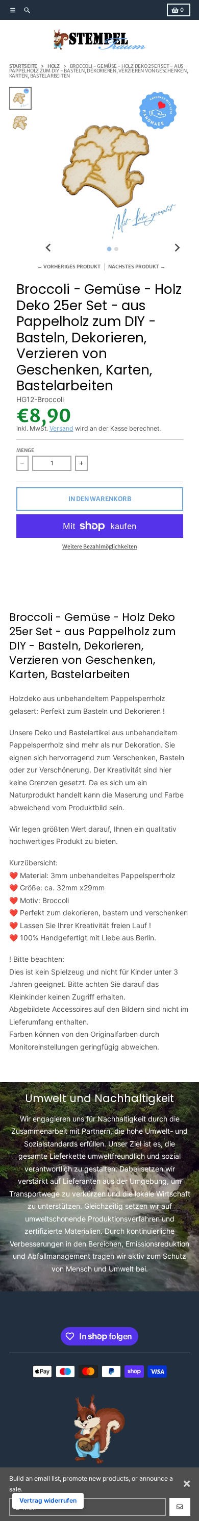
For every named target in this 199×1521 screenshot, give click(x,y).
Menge (25, 450)
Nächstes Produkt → (136, 267)
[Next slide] (176, 248)
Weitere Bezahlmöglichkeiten (99, 546)
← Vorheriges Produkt (69, 267)
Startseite (23, 66)
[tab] (109, 248)
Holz (53, 66)
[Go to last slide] (48, 248)
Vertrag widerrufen (48, 1500)
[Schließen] (187, 1483)
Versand (61, 428)
